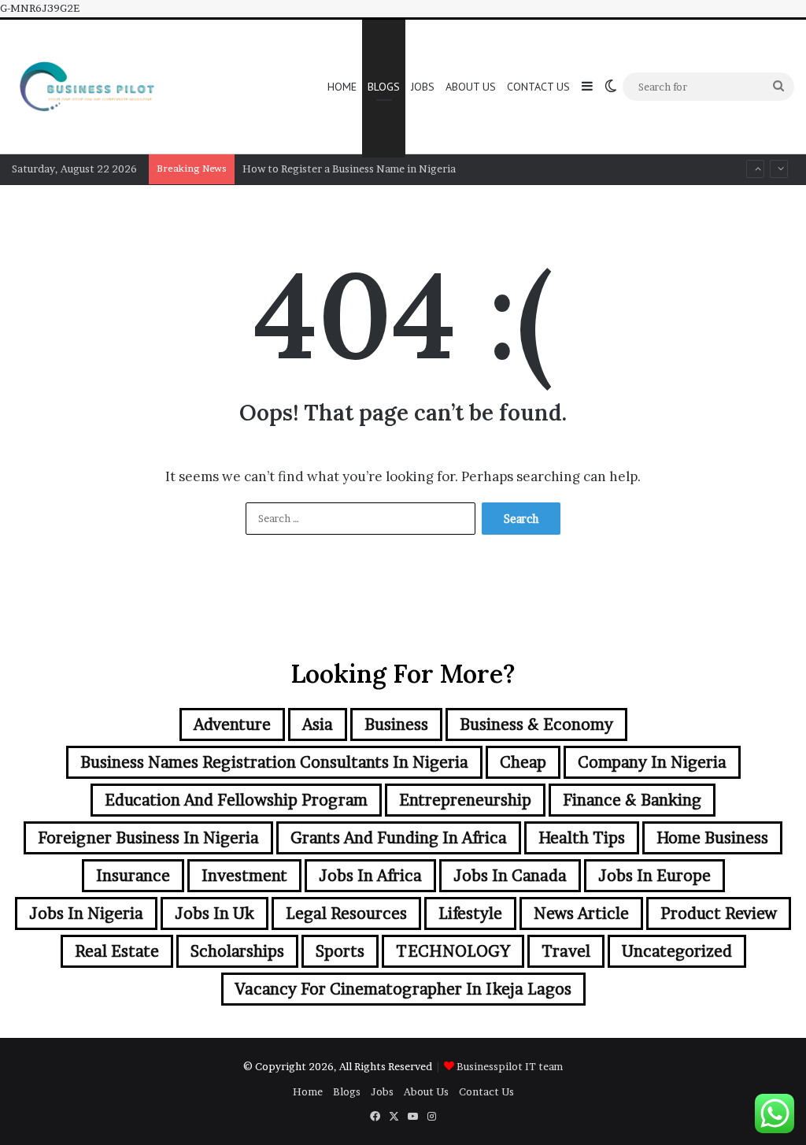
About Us (471, 87)
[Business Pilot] (86, 86)
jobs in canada (510, 875)
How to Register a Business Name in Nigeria (349, 168)
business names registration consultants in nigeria (274, 762)
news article (581, 913)
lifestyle (470, 913)
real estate (117, 951)
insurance (133, 875)
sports (340, 951)
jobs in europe (654, 875)
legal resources (346, 913)
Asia (317, 724)
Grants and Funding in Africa (398, 837)
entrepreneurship (465, 800)
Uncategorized (677, 951)
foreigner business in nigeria (148, 837)
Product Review (718, 913)
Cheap (523, 762)
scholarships (237, 951)
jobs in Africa (370, 875)
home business (712, 837)
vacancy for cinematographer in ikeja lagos (403, 989)
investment (244, 875)
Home (342, 87)
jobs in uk (214, 913)
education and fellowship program (236, 800)
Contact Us (538, 87)
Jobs (422, 87)
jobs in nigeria (86, 913)
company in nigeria (652, 762)
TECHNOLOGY (453, 951)
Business (396, 724)
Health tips (581, 837)
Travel (566, 951)
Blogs (384, 87)
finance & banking (632, 800)
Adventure (232, 724)
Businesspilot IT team (510, 1066)
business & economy (536, 724)
